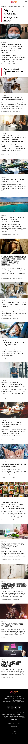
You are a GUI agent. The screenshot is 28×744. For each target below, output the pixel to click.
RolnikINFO (9, 714)
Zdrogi (15, 716)
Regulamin (14, 726)
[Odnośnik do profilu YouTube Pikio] (15, 707)
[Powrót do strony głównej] (14, 692)
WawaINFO (4, 714)
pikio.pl (3, 6)
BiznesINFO (16, 712)
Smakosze (21, 714)
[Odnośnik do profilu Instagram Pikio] (19, 707)
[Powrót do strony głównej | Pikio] (14, 2)
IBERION (14, 696)
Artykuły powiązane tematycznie (13, 6)
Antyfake (19, 716)
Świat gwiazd (20, 718)
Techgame (11, 716)
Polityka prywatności (14, 729)
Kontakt (14, 733)
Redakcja (14, 731)
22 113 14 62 (18, 700)
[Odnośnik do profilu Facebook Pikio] (8, 707)
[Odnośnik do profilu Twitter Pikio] (12, 707)
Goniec (15, 719)
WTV (14, 714)
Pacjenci (22, 712)
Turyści (17, 714)
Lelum (12, 712)
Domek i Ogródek (13, 718)
